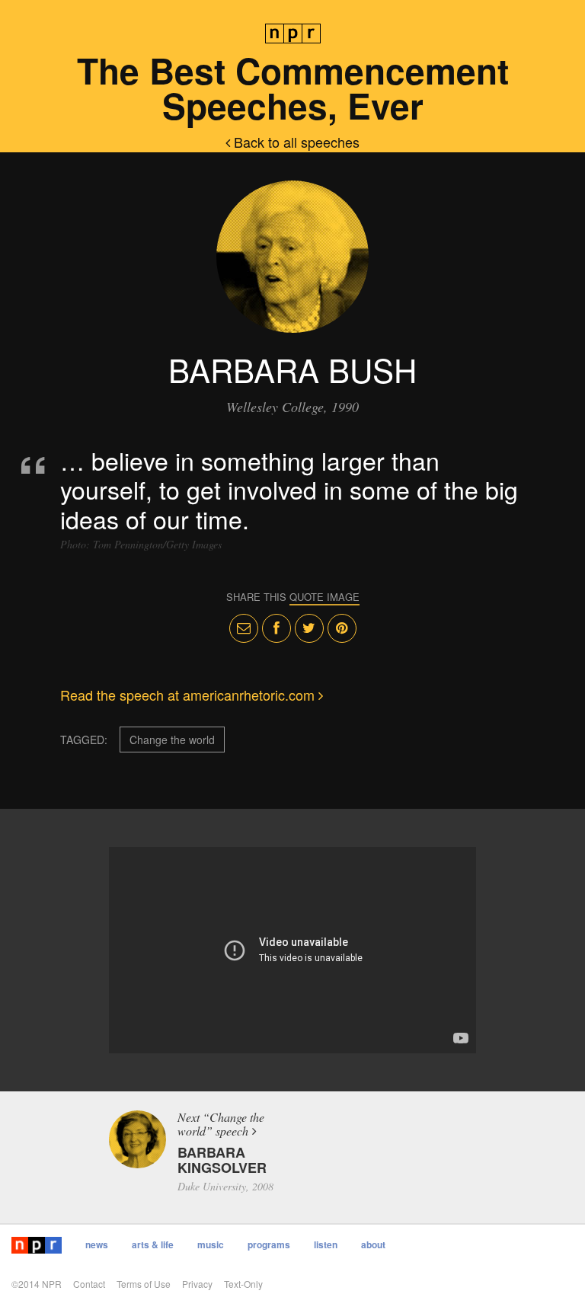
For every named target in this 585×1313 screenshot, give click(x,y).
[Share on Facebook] (276, 628)
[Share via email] (243, 628)
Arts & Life (153, 1244)
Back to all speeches (295, 142)
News (96, 1244)
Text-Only (243, 1283)
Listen (325, 1244)
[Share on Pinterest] (342, 628)
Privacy (197, 1283)
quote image (324, 596)
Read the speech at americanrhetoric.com (189, 694)
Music (210, 1244)
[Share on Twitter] (309, 628)
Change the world (172, 739)
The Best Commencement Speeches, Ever (293, 87)
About (373, 1244)
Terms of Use (144, 1283)
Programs (269, 1244)
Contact (89, 1283)
